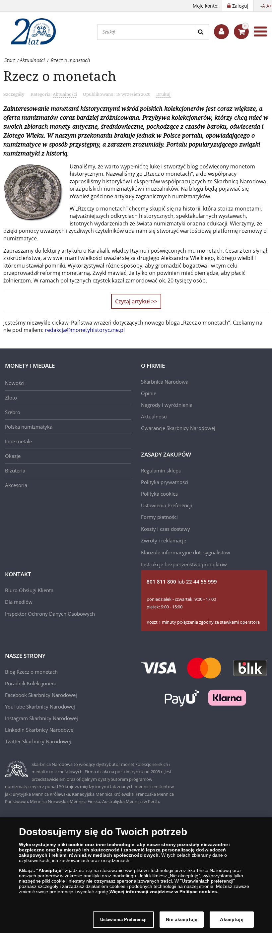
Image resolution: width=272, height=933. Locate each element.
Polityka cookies (159, 493)
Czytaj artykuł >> (136, 301)
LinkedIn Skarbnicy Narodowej (40, 729)
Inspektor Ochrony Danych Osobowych (50, 613)
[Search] (201, 32)
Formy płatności (159, 517)
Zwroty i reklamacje (163, 540)
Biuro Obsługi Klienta (29, 590)
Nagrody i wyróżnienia (166, 405)
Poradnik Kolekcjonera (30, 683)
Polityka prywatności (164, 482)
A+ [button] (269, 6)
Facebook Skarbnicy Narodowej (41, 695)
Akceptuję (231, 919)
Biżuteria (15, 470)
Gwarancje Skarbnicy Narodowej (178, 428)
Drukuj (163, 94)
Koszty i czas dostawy (165, 529)
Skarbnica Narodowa (164, 381)
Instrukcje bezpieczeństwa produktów (184, 564)
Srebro (12, 412)
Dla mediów (19, 601)
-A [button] (262, 6)
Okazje (13, 456)
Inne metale (18, 441)
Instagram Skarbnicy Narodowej (41, 718)
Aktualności (65, 94)
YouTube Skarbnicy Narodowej (40, 706)
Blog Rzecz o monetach (31, 671)
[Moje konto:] (221, 31)
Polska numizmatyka (28, 426)
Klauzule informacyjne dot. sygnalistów (185, 552)
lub (182, 581)
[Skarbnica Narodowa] (36, 31)
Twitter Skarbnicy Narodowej (38, 741)
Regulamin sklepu (161, 470)
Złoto (11, 397)
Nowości (15, 383)
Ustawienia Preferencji (123, 919)
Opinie (148, 393)
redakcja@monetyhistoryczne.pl (85, 330)
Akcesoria (16, 485)
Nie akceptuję (181, 919)
